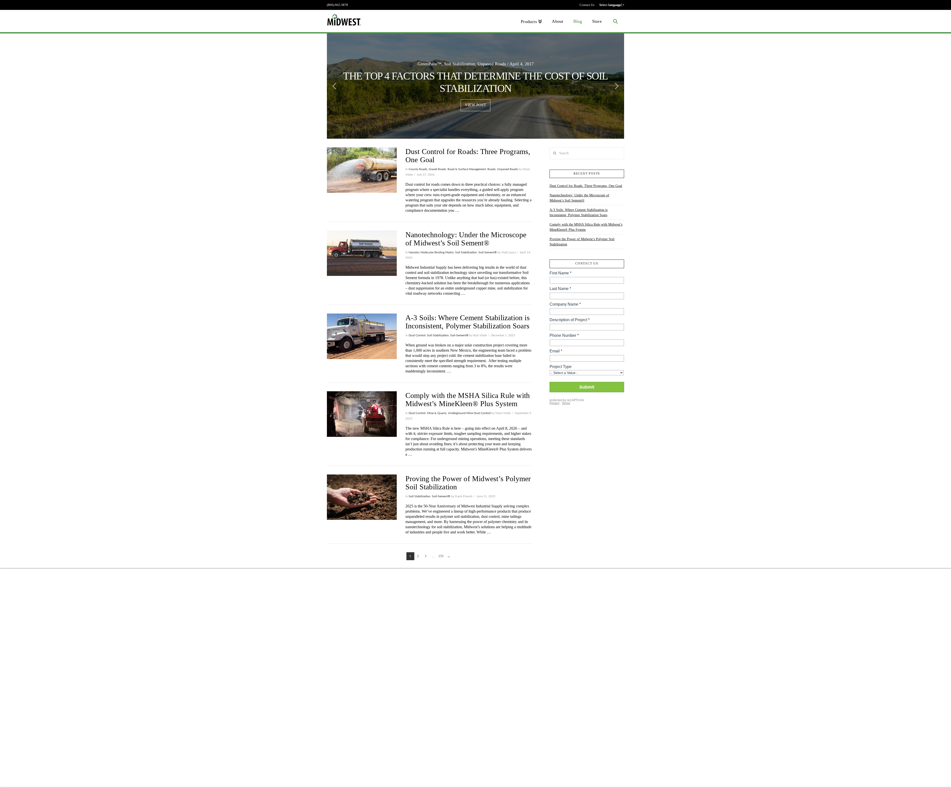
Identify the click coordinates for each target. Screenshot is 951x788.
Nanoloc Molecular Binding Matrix (431, 252)
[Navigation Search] (615, 21)
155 (441, 556)
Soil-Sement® (487, 252)
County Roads (418, 169)
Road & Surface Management (467, 169)
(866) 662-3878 (337, 5)
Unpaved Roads (507, 169)
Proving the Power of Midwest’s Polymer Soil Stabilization (582, 241)
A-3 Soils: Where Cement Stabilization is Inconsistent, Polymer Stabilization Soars (467, 322)
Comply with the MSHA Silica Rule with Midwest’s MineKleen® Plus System (467, 399)
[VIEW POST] (362, 170)
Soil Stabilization (466, 252)
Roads (491, 169)
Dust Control (417, 335)
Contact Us (587, 5)
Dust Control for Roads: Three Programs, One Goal (586, 186)
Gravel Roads (437, 169)
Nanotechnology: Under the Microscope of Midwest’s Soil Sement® (465, 239)
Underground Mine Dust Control (469, 413)
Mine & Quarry (437, 413)
